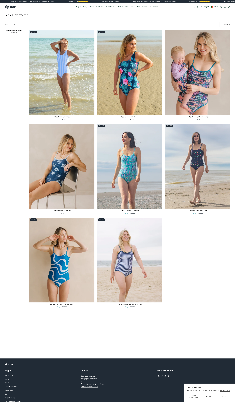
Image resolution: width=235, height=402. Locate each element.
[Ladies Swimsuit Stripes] (61, 72)
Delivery (7, 379)
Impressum (9, 390)
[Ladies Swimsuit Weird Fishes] (197, 72)
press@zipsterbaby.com (89, 386)
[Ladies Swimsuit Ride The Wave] (61, 260)
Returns (7, 383)
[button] (81, 7)
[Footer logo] (9, 364)
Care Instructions (11, 386)
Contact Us (9, 375)
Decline (223, 396)
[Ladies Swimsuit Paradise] (129, 166)
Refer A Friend (10, 398)
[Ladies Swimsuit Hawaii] (129, 72)
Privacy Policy (225, 390)
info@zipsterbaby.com (89, 379)
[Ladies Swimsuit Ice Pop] (197, 166)
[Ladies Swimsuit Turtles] (61, 166)
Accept (208, 396)
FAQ (6, 394)
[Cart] (229, 6)
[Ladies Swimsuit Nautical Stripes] (129, 260)
